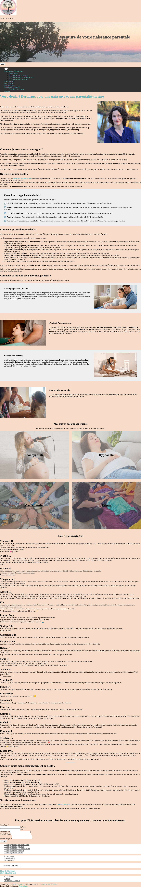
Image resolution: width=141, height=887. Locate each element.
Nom (22, 829)
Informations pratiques (12, 87)
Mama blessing (9, 85)
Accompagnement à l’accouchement (21, 77)
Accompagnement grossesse (18, 75)
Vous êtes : (4, 825)
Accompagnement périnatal (13, 71)
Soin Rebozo (8, 83)
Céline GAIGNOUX (7, 18)
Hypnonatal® (13, 73)
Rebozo (106, 505)
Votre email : (5, 832)
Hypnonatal (107, 455)
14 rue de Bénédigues (7, 871)
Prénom (23, 827)
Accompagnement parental (13, 853)
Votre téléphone (5, 834)
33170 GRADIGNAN (8, 873)
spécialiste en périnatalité (22, 178)
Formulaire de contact (16, 89)
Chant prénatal (9, 81)
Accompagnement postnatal (18, 79)
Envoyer (3, 841)
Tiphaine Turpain (63, 804)
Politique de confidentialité (48, 884)
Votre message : (6, 839)
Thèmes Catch (23, 886)
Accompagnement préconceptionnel (16, 845)
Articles (7, 91)
